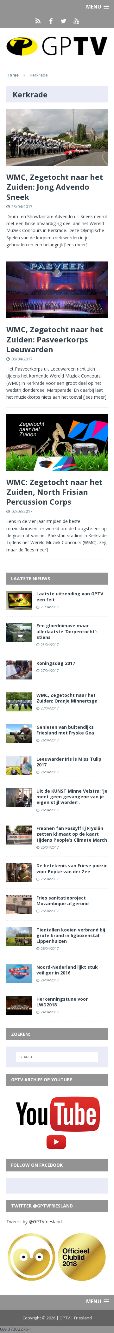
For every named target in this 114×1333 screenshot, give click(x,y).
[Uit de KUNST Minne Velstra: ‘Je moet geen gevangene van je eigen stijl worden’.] (19, 804)
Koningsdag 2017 (55, 663)
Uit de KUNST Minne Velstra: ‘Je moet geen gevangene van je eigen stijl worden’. (71, 796)
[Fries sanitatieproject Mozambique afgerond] (19, 910)
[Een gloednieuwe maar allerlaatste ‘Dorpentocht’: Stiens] (19, 638)
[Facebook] (50, 21)
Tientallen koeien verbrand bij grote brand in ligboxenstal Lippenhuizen (70, 935)
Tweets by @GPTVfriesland (34, 1222)
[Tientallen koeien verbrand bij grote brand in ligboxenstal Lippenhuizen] (19, 942)
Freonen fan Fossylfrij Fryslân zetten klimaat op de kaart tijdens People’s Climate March (71, 834)
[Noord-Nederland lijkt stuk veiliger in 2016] (19, 979)
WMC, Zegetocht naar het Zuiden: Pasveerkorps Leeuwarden (54, 339)
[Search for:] (57, 1057)
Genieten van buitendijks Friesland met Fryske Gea (65, 730)
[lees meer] (75, 245)
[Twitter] (63, 21)
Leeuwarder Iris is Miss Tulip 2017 (68, 762)
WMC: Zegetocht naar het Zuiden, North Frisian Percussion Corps (54, 492)
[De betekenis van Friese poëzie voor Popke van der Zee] (19, 878)
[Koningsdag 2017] (19, 676)
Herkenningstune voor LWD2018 (62, 1002)
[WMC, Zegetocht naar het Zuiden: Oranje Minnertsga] (19, 707)
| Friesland (81, 1318)
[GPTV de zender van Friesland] (57, 45)
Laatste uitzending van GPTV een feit (69, 596)
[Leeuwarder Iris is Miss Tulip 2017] (19, 772)
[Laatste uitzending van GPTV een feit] (19, 606)
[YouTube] (76, 21)
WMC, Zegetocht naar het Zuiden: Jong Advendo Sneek (54, 187)
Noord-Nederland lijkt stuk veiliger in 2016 (67, 970)
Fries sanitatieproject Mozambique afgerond (62, 900)
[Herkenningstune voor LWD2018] (19, 1012)
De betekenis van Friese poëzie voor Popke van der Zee (72, 868)
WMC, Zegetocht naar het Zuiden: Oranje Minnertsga (67, 698)
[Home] (38, 21)
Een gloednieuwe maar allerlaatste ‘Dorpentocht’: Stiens (66, 631)
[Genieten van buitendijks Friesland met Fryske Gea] (19, 740)
